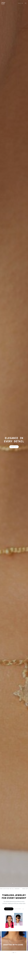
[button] (20, 3)
